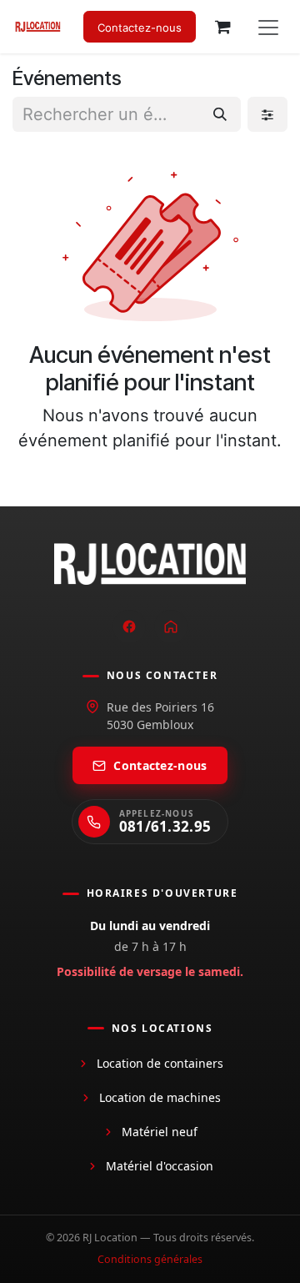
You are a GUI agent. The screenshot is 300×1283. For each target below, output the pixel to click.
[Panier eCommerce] (222, 27)
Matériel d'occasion (159, 1166)
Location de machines (160, 1097)
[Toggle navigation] (268, 27)
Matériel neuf (160, 1132)
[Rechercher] (220, 114)
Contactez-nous (160, 765)
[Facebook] (129, 626)
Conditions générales (150, 1259)
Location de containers (160, 1063)
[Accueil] (171, 626)
